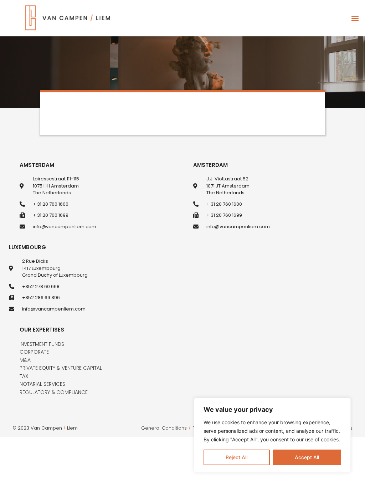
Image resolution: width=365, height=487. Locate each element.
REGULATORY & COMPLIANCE (54, 392)
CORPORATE (34, 351)
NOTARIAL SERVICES (42, 384)
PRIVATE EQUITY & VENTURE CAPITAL (61, 367)
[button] (355, 18)
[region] (272, 435)
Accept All (307, 457)
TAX (24, 376)
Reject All (236, 457)
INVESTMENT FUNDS (42, 344)
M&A (25, 360)
